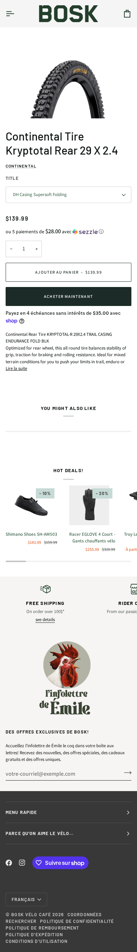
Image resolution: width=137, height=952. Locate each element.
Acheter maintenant (68, 296)
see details (45, 619)
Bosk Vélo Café (31, 914)
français (23, 899)
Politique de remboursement (42, 928)
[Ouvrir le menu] (16, 13)
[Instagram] (22, 863)
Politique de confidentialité (77, 921)
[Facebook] (9, 863)
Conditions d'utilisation (36, 941)
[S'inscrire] (125, 772)
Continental (21, 165)
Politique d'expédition (34, 934)
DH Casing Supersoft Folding (40, 194)
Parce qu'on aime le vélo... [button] (40, 833)
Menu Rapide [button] (21, 812)
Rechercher (21, 921)
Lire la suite (16, 368)
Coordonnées (84, 914)
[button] (68, 231)
